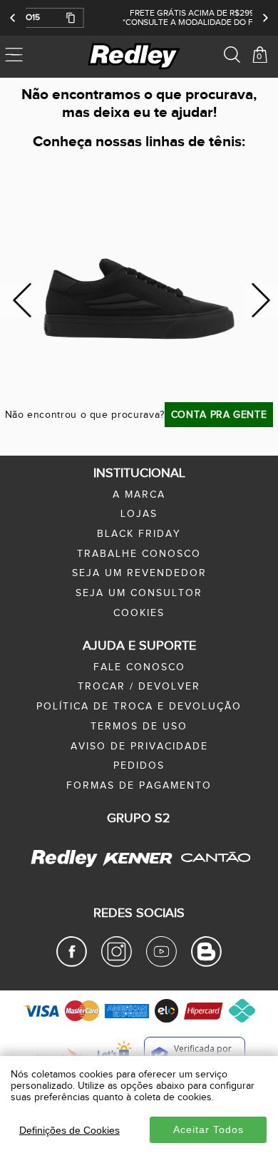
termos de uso (139, 726)
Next (261, 300)
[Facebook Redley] (71, 964)
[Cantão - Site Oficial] (212, 872)
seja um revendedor (139, 573)
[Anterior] (12, 18)
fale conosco (139, 667)
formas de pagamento (139, 785)
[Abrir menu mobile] (34, 56)
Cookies (139, 613)
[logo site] (135, 56)
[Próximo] (265, 18)
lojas (139, 514)
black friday (139, 534)
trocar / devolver (139, 686)
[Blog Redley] (206, 964)
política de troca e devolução (139, 706)
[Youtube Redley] (161, 964)
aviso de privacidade (139, 746)
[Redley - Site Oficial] (65, 866)
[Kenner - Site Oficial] (138, 858)
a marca (139, 495)
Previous (22, 300)
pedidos (139, 766)
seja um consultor (139, 593)
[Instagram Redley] (116, 964)
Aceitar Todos (208, 1129)
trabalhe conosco (139, 554)
